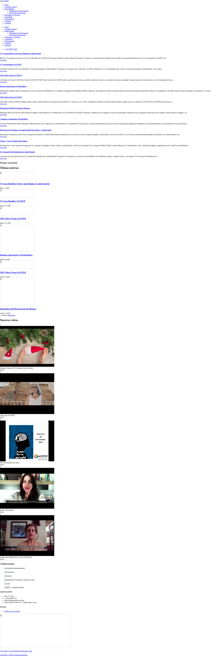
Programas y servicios (12, 15)
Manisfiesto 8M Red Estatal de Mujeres (15, 108)
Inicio (7, 5)
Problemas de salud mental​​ (18, 11)
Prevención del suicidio (17, 13)
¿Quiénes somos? (11, 7)
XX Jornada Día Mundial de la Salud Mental (17, 152)
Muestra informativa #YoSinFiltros (13, 86)
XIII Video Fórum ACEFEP (11, 75)
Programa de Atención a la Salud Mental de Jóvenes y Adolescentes (25, 130)
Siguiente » (12, 315)
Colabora (8, 21)
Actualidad (8, 17)
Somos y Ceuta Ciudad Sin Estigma (13, 141)
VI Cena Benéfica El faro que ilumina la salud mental (20, 54)
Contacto (8, 23)
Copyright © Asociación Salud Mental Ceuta (16, 651)
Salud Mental (9, 9)
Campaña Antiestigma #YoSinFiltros (14, 119)
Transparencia (9, 19)
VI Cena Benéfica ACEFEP (10, 65)
